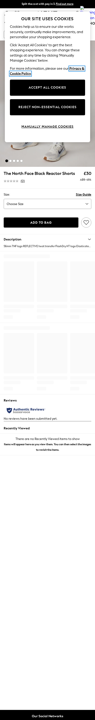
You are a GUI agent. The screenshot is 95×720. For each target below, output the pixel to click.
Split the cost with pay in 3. (47, 4)
